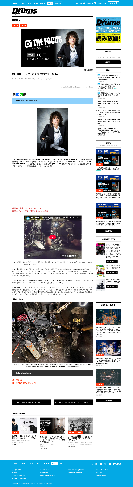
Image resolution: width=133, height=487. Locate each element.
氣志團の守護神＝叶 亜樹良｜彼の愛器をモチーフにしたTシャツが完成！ (24, 437)
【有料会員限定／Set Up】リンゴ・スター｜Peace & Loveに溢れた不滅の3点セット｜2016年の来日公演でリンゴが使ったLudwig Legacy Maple (108, 360)
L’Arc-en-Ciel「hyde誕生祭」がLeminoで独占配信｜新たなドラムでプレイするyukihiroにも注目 (109, 77)
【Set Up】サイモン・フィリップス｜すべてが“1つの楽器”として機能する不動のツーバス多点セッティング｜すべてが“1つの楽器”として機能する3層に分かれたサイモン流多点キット (108, 330)
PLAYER (42, 3)
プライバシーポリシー (18, 475)
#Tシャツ (27, 440)
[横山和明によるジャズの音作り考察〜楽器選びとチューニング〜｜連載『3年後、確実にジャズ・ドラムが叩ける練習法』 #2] (108, 183)
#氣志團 (21, 442)
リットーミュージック (102, 470)
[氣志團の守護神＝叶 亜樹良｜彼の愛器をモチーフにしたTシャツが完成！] (24, 426)
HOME (15, 3)
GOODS (15, 432)
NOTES (50, 3)
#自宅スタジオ (44, 446)
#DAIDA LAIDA (16, 79)
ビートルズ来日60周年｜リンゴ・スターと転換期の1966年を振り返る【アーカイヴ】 (80, 438)
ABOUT (62, 464)
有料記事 (58, 3)
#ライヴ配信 (47, 79)
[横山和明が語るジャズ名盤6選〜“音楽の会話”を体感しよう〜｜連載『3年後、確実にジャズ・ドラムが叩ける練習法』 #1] (108, 211)
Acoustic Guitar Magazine (75, 472)
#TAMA (22, 440)
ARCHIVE (43, 432)
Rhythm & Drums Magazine (47, 475)
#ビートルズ (71, 442)
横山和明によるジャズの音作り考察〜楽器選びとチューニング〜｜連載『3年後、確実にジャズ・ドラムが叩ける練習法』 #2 (108, 195)
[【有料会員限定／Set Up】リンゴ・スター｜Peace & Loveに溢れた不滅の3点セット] (108, 348)
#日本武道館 (81, 444)
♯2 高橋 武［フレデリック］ (24, 382)
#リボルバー (88, 442)
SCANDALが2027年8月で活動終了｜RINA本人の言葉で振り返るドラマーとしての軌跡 (109, 121)
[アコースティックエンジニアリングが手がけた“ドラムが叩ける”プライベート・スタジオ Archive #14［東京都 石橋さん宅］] (52, 426)
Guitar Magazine (44, 470)
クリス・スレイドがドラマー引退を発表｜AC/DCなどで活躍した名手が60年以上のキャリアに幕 (109, 112)
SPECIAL (22, 3)
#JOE (22, 79)
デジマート (99, 472)
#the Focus (28, 79)
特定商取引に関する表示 (19, 478)
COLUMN (16, 25)
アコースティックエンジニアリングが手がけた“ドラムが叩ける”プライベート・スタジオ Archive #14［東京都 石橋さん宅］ (52, 439)
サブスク (116, 88)
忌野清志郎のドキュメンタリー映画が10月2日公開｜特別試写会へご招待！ (109, 95)
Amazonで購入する (112, 261)
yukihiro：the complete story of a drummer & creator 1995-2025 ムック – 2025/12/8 (113, 281)
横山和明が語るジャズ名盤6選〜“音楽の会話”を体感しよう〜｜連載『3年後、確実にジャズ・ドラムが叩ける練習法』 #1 (108, 223)
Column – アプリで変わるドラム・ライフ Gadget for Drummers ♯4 (74, 402)
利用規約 (14, 472)
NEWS (36, 3)
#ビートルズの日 (79, 442)
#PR (41, 444)
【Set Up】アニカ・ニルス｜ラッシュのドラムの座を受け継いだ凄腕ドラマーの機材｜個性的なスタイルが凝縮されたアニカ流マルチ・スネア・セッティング (108, 390)
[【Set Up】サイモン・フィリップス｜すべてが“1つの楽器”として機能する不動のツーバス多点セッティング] (108, 317)
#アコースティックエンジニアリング (52, 444)
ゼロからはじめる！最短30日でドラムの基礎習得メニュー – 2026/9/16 (113, 267)
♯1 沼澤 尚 (17, 380)
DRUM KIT (99, 324)
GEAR (29, 3)
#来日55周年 (88, 444)
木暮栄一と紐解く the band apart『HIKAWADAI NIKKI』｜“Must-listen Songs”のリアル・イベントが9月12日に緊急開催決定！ (109, 131)
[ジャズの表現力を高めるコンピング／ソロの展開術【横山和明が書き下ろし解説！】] (108, 157)
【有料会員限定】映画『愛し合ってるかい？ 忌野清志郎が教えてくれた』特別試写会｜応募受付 (109, 86)
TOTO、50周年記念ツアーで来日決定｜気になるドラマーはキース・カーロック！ (109, 103)
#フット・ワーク (37, 79)
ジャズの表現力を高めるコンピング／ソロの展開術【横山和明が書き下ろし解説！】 (108, 168)
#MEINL (14, 440)
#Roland (18, 440)
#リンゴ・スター (72, 444)
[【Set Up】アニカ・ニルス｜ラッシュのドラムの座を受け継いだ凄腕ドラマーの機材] (108, 377)
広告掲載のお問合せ (101, 475)
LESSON (24, 25)
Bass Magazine (44, 472)
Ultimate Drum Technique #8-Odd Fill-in (28, 402)
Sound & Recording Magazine (76, 470)
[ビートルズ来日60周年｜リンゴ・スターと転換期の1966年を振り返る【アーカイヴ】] (80, 426)
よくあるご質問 (16, 470)
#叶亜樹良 (15, 442)
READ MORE (108, 231)
